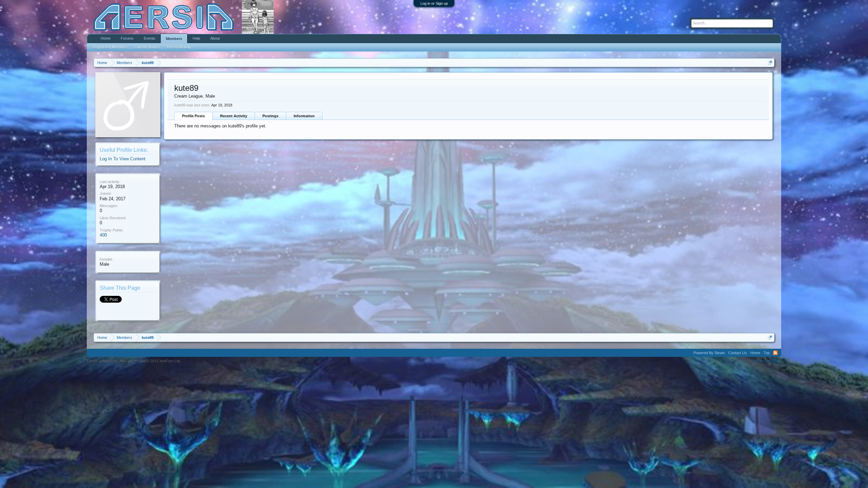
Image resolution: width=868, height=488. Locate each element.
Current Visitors (147, 47)
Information (304, 116)
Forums (127, 38)
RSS (775, 352)
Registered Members (110, 47)
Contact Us (737, 353)
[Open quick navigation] (770, 62)
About (215, 38)
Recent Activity (233, 116)
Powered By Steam (709, 353)
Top (767, 353)
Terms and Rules (767, 361)
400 (103, 235)
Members (174, 39)
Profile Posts (193, 116)
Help (196, 38)
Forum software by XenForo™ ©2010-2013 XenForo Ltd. (134, 361)
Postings (270, 116)
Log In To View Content (122, 158)
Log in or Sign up (434, 3)
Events (149, 38)
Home (106, 38)
